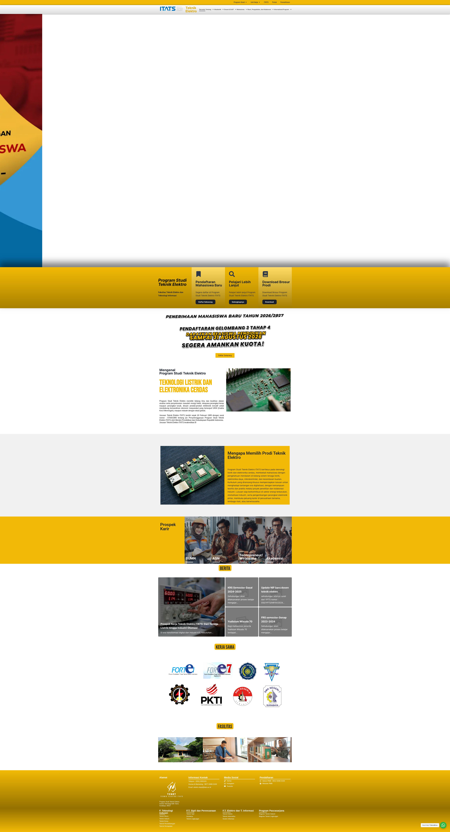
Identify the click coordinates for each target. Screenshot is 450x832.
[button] (209, 9)
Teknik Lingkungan (192, 819)
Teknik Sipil (190, 814)
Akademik (217, 9)
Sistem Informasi (228, 819)
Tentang (208, 9)
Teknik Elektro (191, 9)
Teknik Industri (164, 819)
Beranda (202, 9)
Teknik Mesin (163, 816)
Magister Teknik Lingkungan (268, 816)
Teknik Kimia (163, 821)
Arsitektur (189, 816)
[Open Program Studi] (246, 2)
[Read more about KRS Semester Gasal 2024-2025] (241, 592)
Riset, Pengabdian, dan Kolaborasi (259, 9)
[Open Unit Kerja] (259, 2)
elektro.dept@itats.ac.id (202, 787)
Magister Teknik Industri (267, 814)
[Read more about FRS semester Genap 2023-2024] (275, 622)
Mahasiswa (240, 9)
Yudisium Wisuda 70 (240, 621)
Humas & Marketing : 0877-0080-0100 (202, 784)
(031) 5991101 (201, 781)
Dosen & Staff (229, 9)
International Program (281, 9)
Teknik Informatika (229, 816)
